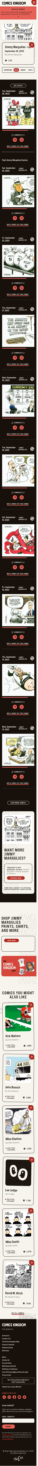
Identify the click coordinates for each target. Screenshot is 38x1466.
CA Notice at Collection (10, 1369)
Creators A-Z (6, 1338)
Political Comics (7, 1347)
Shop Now (11, 940)
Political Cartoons (11, 1046)
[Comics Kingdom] (14, 1324)
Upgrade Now (15, 878)
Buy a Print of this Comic (18, 146)
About (4, 1357)
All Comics (5, 1350)
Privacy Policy (6, 1363)
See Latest (20, 85)
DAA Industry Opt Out (9, 1366)
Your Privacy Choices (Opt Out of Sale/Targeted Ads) (18, 1381)
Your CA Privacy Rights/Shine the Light (15, 1372)
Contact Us (5, 1360)
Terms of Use (6, 1375)
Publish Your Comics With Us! (11, 1387)
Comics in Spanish (8, 1344)
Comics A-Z (5, 1335)
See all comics (18, 1313)
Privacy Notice (7, 1439)
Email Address (8, 1417)
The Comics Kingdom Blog (10, 1341)
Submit (8, 1426)
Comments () (19, 135)
